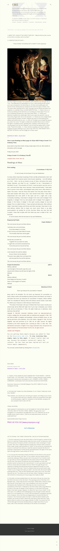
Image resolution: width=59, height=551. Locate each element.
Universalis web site (20, 336)
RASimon (32, 531)
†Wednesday (38, 22)
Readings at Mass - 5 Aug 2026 (16, 368)
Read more (50, 370)
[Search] (51, 4)
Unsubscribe (35, 348)
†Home (14, 22)
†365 (15, 5)
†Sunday (19, 22)
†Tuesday (31, 22)
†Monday (25, 22)
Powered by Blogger (30, 528)
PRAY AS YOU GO (23, 422)
